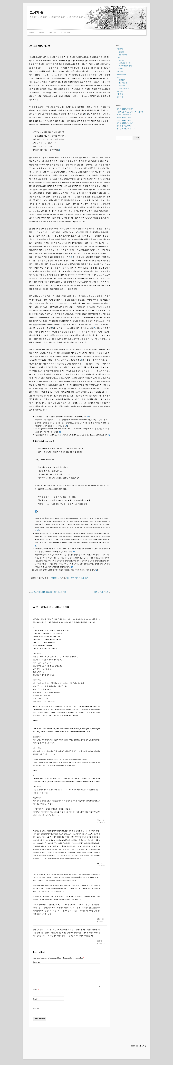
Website (36, 1008)
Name (36, 990)
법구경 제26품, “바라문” (125, 109)
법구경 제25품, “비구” (124, 117)
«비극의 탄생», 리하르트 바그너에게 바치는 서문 (47, 592)
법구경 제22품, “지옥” (124, 126)
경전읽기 (122, 80)
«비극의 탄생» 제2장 (101, 592)
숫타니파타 (123, 55)
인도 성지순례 (124, 88)
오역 (86, 578)
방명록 (41, 32)
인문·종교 (120, 94)
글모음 (31, 32)
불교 (118, 77)
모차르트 (120, 69)
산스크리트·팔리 (66, 32)
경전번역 (120, 49)
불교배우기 (123, 83)
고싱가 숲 (37, 12)
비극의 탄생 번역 (55, 578)
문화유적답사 (121, 74)
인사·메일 (52, 32)
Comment (36, 962)
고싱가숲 (100, 919)
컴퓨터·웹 (120, 97)
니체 (67, 578)
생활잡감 (120, 91)
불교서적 (122, 85)
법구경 (121, 52)
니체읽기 (122, 60)
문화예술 (120, 71)
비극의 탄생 (79, 578)
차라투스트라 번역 (125, 66)
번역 (72, 578)
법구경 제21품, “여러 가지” (126, 129)
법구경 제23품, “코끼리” (125, 123)
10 (46, 410)
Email (35, 999)
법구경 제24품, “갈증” (124, 120)
